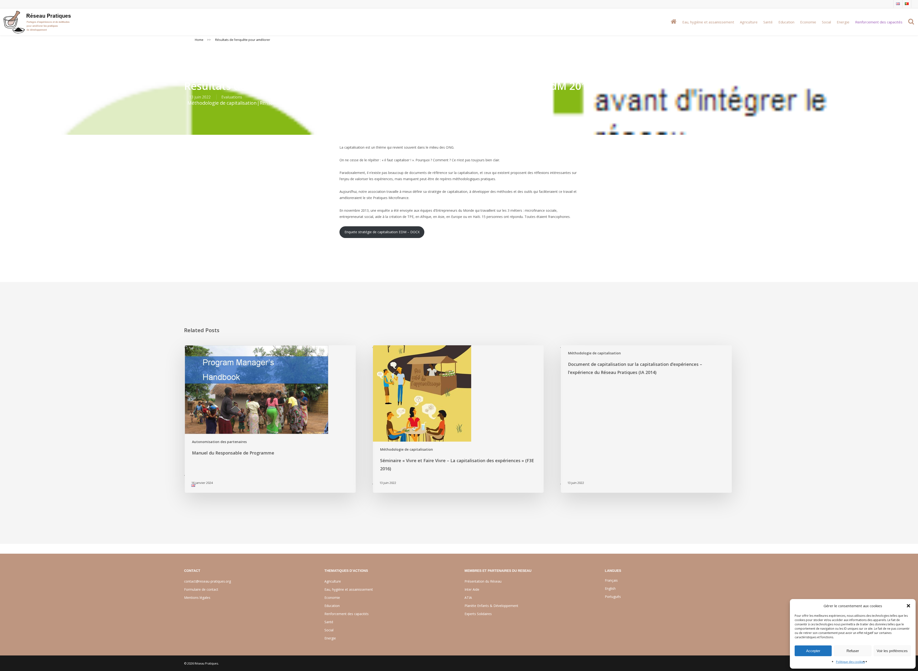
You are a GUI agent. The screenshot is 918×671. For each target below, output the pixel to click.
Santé (328, 622)
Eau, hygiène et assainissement (348, 589)
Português (613, 596)
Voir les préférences (892, 651)
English (610, 588)
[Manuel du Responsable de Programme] (270, 419)
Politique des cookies (850, 662)
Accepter (813, 651)
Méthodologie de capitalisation (222, 103)
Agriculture (332, 581)
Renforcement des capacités (291, 103)
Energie (330, 638)
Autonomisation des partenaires (219, 441)
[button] (908, 605)
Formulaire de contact (201, 589)
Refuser (853, 651)
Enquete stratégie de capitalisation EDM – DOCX (382, 232)
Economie (332, 597)
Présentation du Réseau (483, 581)
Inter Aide (471, 589)
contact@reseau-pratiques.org (207, 581)
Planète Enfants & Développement (491, 605)
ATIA (468, 597)
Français (611, 580)
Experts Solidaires (478, 613)
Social (328, 630)
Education (332, 605)
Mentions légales (197, 597)
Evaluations (231, 97)
